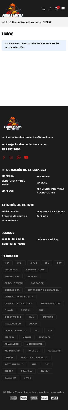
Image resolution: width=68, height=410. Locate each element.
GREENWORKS (13, 317)
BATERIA (32, 276)
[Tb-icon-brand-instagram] (11, 157)
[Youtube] (26, 157)
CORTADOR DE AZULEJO (19, 303)
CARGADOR (37, 283)
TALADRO (10, 377)
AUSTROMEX (12, 276)
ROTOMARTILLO (14, 364)
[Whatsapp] (19, 157)
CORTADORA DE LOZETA (19, 296)
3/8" (20, 262)
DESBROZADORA (51, 303)
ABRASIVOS (11, 269)
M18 (50, 330)
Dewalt (9, 310)
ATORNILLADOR (35, 269)
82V (59, 262)
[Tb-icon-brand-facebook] (4, 157)
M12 (37, 330)
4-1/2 (33, 262)
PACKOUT (34, 350)
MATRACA (45, 337)
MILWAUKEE (11, 344)
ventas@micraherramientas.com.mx (25, 144)
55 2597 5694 (11, 149)
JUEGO (33, 323)
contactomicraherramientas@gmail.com (27, 137)
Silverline (27, 371)
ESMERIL (26, 310)
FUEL (42, 310)
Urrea (27, 377)
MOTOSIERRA (12, 350)
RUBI (34, 364)
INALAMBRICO (13, 323)
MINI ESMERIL (34, 344)
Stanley (45, 371)
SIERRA (9, 371)
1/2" (7, 262)
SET (47, 364)
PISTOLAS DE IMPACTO (34, 357)
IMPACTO (47, 317)
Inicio (5, 22)
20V (47, 262)
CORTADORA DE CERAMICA (43, 290)
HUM (31, 317)
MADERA (10, 337)
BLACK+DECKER (14, 283)
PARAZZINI (54, 350)
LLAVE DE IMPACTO (16, 330)
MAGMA (26, 337)
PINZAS (9, 357)
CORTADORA (12, 290)
